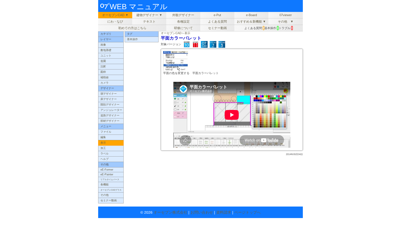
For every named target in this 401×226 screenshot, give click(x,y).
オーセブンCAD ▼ (115, 15)
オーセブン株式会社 (170, 212)
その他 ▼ (285, 21)
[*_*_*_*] (175, 69)
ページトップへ (247, 212)
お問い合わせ (201, 212)
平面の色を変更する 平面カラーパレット (192, 73)
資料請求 (223, 212)
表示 (187, 33)
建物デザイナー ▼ (149, 15)
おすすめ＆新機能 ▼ (251, 21)
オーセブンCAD (171, 33)
